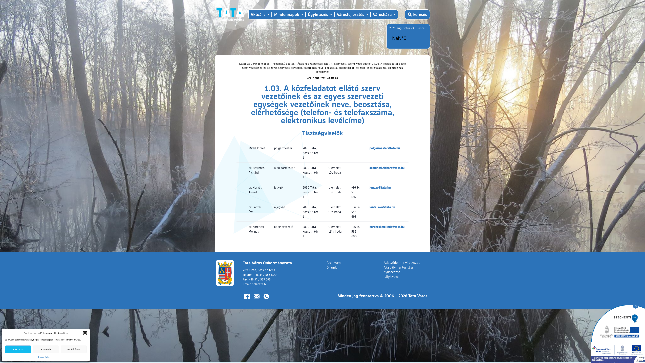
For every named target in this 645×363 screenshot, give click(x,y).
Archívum (334, 262)
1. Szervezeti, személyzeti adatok (351, 63)
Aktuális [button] (258, 14)
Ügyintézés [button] (318, 14)
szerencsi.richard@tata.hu (387, 168)
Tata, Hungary (408, 38)
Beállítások (73, 349)
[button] (85, 333)
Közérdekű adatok (283, 63)
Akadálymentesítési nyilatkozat (398, 269)
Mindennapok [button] (286, 14)
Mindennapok (261, 63)
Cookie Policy (44, 357)
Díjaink (332, 267)
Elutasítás (45, 349)
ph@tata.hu (259, 284)
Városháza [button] (382, 14)
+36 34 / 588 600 (265, 274)
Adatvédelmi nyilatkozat (402, 262)
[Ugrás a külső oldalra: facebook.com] (247, 296)
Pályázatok (392, 276)
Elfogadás (18, 349)
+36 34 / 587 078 (260, 279)
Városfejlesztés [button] (350, 14)
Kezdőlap (245, 63)
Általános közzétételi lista (313, 63)
